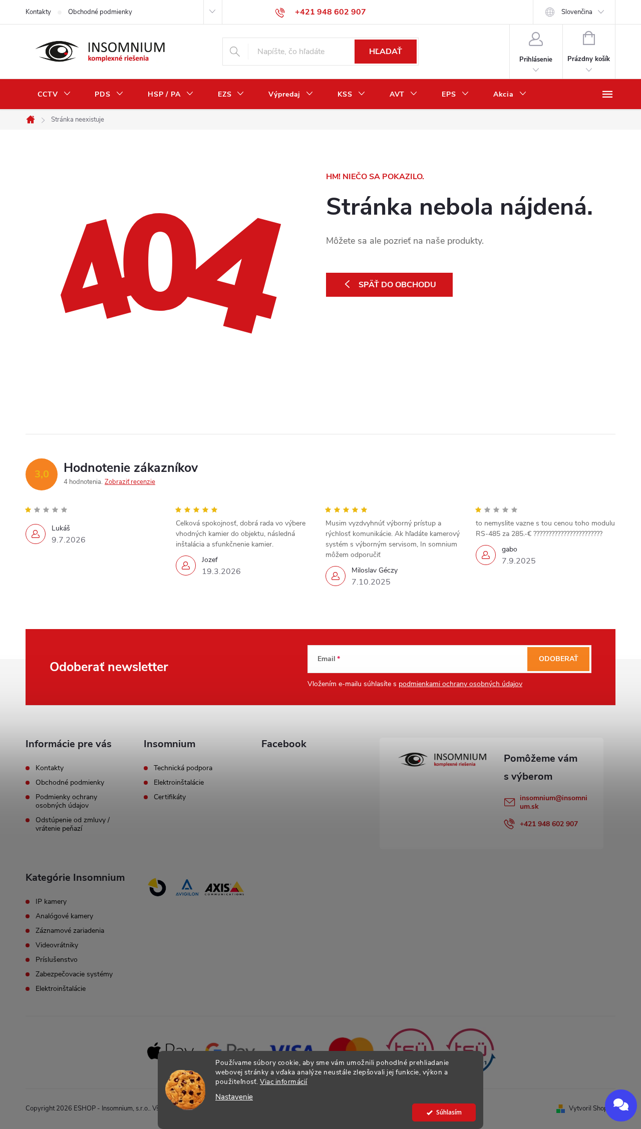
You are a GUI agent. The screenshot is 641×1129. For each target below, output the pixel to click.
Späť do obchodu (397, 284)
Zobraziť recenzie (130, 481)
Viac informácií (283, 1081)
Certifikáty (170, 797)
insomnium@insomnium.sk (553, 802)
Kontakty (38, 12)
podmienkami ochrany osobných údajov (460, 684)
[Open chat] (621, 1105)
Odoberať (558, 659)
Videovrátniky (57, 945)
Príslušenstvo (57, 960)
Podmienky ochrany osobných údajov (66, 801)
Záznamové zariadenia (70, 931)
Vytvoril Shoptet (592, 1108)
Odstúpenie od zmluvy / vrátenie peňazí (73, 824)
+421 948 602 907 (549, 824)
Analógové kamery (64, 916)
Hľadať (385, 51)
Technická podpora (183, 768)
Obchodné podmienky (100, 12)
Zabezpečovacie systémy (74, 974)
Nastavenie (234, 1097)
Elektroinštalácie (179, 783)
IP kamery (51, 902)
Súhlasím (449, 1112)
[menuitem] (54, 94)
